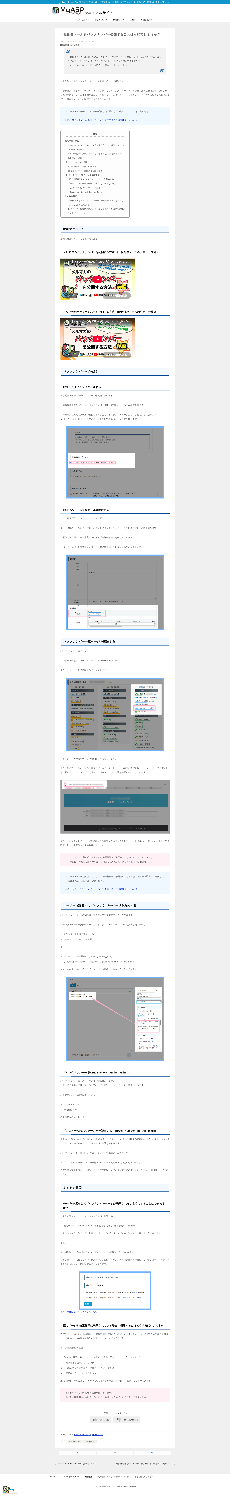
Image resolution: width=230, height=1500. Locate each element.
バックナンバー (75, 1442)
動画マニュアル (72, 141)
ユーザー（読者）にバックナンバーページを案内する (89, 179)
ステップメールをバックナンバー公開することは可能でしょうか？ (104, 120)
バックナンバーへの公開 (76, 162)
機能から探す (118, 20)
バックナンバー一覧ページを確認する (82, 175)
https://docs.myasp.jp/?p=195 (88, 1434)
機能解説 (65, 45)
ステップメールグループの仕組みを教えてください (77, 1464)
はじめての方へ (101, 20)
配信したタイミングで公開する (82, 166)
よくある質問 (83, 20)
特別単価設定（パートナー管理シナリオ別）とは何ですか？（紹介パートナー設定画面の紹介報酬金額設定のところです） (145, 1464)
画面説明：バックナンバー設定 (82, 1312)
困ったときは (146, 20)
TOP (66, 1477)
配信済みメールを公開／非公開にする (85, 171)
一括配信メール (90, 1442)
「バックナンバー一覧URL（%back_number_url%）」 (93, 183)
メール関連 (75, 45)
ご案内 (132, 20)
